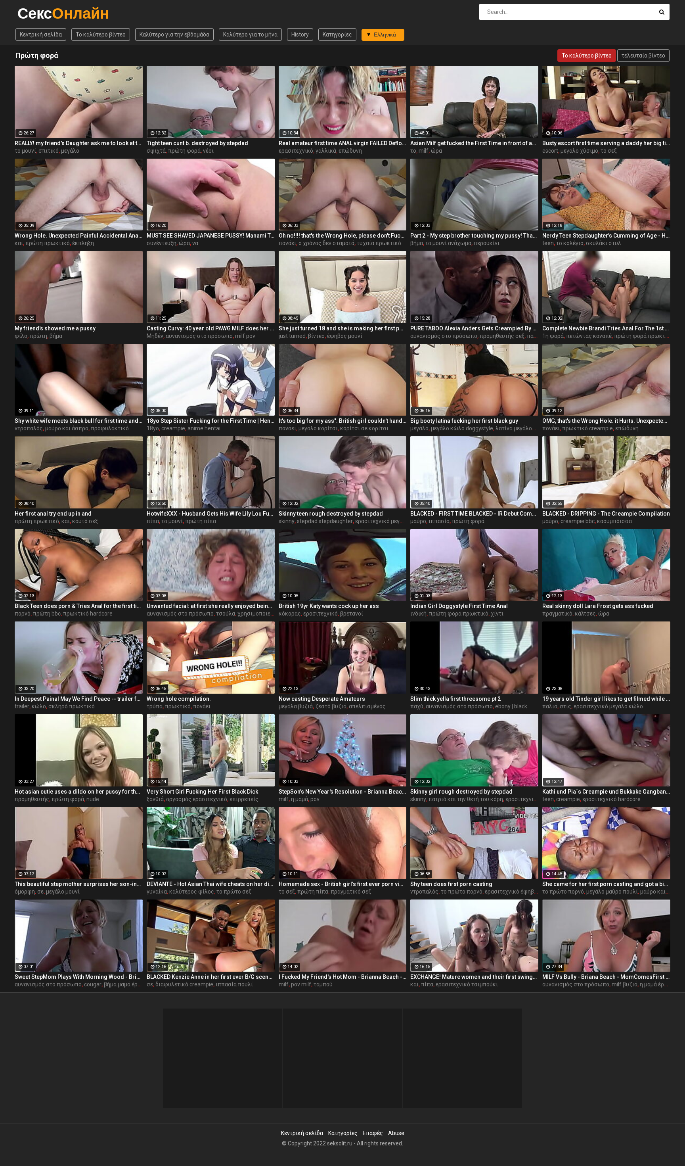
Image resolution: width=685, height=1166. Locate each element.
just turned (292, 336)
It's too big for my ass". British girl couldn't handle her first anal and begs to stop (343, 421)
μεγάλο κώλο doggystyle (462, 428)
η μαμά (299, 799)
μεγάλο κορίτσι (318, 428)
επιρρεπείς (244, 799)
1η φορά (553, 336)
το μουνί (25, 151)
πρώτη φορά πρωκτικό (644, 336)
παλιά (549, 706)
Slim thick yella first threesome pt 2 (455, 699)
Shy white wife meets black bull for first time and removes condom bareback (79, 421)
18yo (153, 428)
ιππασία (439, 521)
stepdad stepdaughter (325, 521)
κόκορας (290, 613)
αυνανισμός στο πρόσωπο (199, 336)
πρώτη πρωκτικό (47, 243)
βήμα (416, 243)
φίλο (21, 336)
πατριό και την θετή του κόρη (466, 799)
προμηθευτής (32, 799)
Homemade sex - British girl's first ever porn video (343, 884)
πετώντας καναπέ (589, 336)
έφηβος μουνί (344, 336)
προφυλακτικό (110, 428)
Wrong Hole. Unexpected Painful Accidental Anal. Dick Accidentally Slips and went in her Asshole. (79, 235)
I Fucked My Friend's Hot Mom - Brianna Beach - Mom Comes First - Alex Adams (343, 977)
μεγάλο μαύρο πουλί (612, 891)
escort (550, 151)
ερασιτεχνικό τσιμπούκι (467, 984)
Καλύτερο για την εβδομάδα (174, 34)
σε (40, 891)
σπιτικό (48, 151)
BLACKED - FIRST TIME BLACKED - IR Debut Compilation (474, 513)
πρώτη (38, 336)
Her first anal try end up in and (53, 513)
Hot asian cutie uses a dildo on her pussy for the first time (79, 791)
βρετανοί (351, 613)
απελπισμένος (367, 706)
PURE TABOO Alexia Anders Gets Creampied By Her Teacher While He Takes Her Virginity (474, 328)
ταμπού (323, 984)
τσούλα (225, 613)
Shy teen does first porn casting (451, 884)
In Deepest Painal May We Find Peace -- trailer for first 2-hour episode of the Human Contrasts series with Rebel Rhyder (79, 699)
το (413, 151)
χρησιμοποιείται (258, 613)
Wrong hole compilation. (179, 699)
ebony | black (511, 706)
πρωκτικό (178, 706)
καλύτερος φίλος (191, 891)
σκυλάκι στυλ (603, 243)
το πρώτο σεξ (233, 891)
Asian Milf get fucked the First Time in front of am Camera (474, 143)
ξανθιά (155, 799)
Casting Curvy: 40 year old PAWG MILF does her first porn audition (211, 328)
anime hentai (204, 428)
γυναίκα (157, 891)
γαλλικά (326, 151)
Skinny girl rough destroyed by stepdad (461, 791)
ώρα (436, 151)
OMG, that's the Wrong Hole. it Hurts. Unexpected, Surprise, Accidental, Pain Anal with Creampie (606, 421)
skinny (287, 521)
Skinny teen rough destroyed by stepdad (331, 513)
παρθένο (538, 336)
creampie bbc (578, 521)
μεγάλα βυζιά (296, 706)
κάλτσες (585, 613)
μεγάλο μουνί (63, 891)
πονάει (287, 243)
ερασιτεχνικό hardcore (611, 799)
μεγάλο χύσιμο (579, 151)
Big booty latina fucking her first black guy (464, 421)
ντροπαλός (29, 428)
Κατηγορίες (337, 34)
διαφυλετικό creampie (184, 984)
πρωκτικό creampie (587, 428)
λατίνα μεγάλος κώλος (525, 428)
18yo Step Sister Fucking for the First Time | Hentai (211, 421)
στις (565, 706)
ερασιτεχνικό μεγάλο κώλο (390, 521)
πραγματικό (557, 613)
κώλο (39, 706)
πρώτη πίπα (200, 521)
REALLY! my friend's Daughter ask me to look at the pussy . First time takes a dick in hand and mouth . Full (79, 143)
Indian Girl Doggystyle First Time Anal (459, 606)
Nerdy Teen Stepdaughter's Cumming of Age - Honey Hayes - (606, 235)
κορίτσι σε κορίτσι (364, 428)
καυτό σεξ (85, 521)
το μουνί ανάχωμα (448, 243)
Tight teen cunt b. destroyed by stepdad (197, 143)
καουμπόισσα (614, 521)
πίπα (153, 521)
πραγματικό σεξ (351, 891)
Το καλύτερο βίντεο (101, 34)
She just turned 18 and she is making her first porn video (343, 328)
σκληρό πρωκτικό (71, 706)
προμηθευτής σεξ (502, 336)
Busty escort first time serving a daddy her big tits (606, 143)
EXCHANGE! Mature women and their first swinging (474, 977)
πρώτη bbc (47, 613)
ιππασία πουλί (234, 984)
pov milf (301, 984)
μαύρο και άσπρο (66, 428)
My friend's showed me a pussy (55, 328)
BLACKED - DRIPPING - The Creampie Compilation (606, 513)
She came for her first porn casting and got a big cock (606, 884)
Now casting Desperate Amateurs (322, 699)
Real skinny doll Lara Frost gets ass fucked (597, 606)
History (300, 34)
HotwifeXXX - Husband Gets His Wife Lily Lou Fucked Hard (211, 513)
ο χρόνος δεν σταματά (326, 243)
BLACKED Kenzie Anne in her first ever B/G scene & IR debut (211, 977)
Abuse (396, 1133)
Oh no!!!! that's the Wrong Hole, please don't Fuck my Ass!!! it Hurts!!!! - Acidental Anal (343, 235)
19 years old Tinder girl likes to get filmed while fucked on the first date (606, 699)
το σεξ (609, 151)
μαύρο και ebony (661, 891)
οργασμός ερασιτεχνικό (196, 799)
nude (92, 799)
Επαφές (373, 1133)
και (19, 243)
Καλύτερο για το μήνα (250, 34)
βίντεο (316, 336)
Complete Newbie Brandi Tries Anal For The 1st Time (606, 328)
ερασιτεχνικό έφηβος (512, 891)
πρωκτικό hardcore (88, 613)
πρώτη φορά (184, 151)
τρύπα (155, 706)
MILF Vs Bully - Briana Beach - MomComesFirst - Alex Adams (606, 977)
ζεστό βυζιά (330, 706)
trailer (22, 706)
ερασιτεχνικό (296, 151)
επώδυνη (350, 151)
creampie (173, 428)
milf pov (245, 336)
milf (424, 151)
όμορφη (25, 891)
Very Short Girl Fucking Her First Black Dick (202, 791)
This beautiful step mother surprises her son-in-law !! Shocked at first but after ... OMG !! (79, 884)
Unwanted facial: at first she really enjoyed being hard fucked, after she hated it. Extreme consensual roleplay (211, 606)
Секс (38, 13)
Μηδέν (155, 336)
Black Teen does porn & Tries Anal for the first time (79, 606)
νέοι (208, 151)
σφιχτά (156, 151)
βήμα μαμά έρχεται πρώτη (137, 984)
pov (315, 799)
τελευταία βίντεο (643, 55)
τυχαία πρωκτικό (379, 243)
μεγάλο (70, 151)
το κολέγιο (570, 243)
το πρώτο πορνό (461, 891)
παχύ (416, 706)
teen (548, 243)
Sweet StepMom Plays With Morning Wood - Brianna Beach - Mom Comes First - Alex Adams (79, 977)
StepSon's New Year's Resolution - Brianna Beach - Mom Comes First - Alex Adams (343, 791)
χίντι (497, 613)
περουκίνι (486, 243)
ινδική (418, 613)
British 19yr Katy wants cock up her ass (329, 606)
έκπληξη (83, 243)
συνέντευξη (161, 243)
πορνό (23, 613)
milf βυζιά (624, 984)
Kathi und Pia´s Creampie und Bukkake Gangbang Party (606, 791)
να (195, 243)
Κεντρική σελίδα (41, 34)
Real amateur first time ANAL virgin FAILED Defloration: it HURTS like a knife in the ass (343, 143)
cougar (92, 984)
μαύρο (418, 521)
